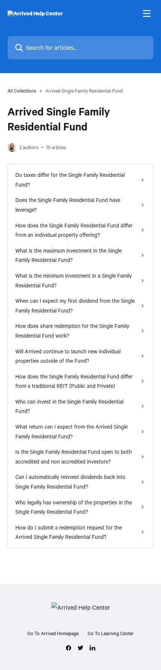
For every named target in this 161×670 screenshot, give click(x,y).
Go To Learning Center (111, 633)
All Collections (21, 91)
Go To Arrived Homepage (53, 633)
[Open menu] (147, 13)
